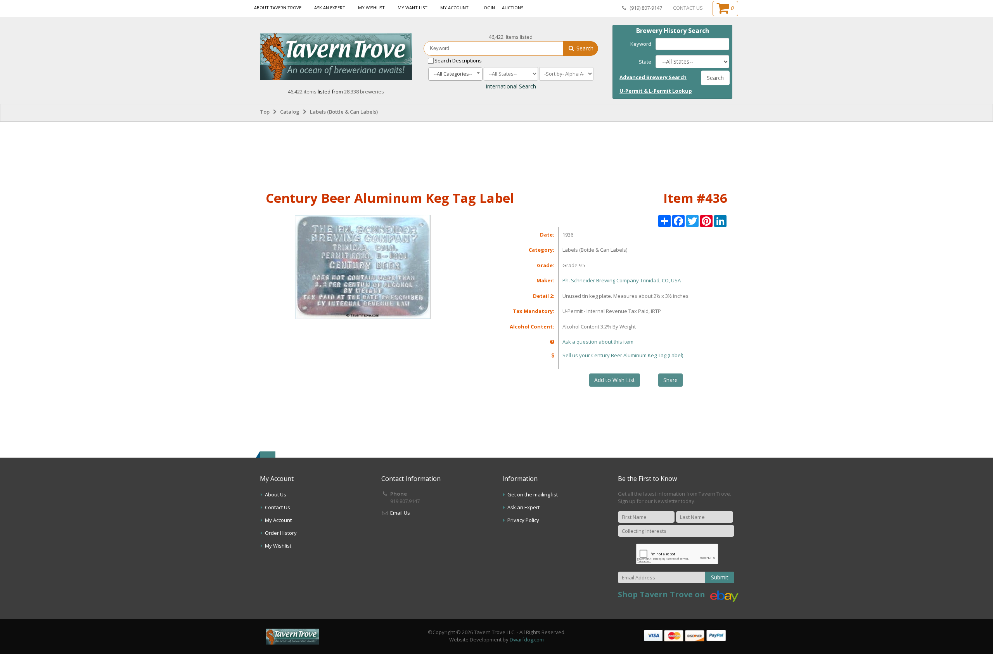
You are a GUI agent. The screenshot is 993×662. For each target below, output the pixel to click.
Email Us (400, 512)
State (645, 61)
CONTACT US (688, 7)
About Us (275, 494)
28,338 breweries (364, 91)
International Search (511, 86)
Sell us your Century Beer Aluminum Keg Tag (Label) (622, 355)
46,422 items (303, 91)
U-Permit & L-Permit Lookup (655, 90)
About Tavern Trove (277, 7)
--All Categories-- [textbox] (453, 73)
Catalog (289, 111)
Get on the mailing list (532, 494)
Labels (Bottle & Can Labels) (344, 111)
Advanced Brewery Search (653, 77)
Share (670, 380)
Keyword (640, 43)
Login (488, 7)
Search (584, 48)
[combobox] (455, 74)
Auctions (512, 7)
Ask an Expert (329, 7)
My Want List (412, 7)
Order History (281, 532)
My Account (454, 7)
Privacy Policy (523, 520)
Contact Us (277, 507)
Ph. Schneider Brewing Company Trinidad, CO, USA (621, 280)
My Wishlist (371, 7)
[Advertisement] (496, 155)
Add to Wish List (614, 380)
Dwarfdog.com (527, 639)
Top (265, 111)
